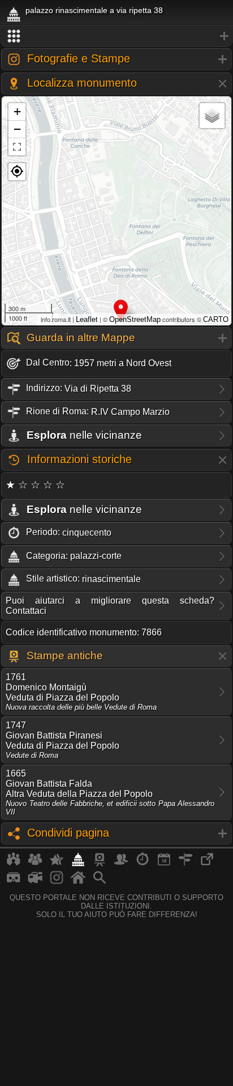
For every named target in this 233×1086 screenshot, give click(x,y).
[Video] (35, 881)
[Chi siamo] (35, 863)
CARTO (215, 319)
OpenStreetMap (135, 319)
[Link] (207, 863)
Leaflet (87, 319)
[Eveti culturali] (164, 863)
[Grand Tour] (56, 863)
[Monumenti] (78, 863)
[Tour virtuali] (13, 881)
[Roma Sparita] (99, 863)
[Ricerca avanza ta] (99, 881)
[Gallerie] (56, 881)
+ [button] (17, 111)
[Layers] (212, 115)
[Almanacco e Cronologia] (142, 863)
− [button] (17, 129)
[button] (16, 171)
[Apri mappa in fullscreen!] (16, 146)
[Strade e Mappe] (185, 863)
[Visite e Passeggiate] (13, 863)
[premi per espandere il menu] (116, 36)
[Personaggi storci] (121, 863)
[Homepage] (78, 881)
